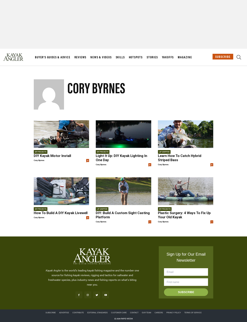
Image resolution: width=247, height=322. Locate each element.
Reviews (80, 57)
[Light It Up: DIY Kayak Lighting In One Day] (123, 134)
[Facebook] (79, 295)
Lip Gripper (164, 152)
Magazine (185, 57)
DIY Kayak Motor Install (52, 156)
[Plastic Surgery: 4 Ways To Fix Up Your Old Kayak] (185, 191)
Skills (120, 57)
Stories (152, 57)
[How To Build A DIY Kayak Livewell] (61, 191)
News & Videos (101, 57)
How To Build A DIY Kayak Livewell (61, 213)
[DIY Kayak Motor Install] (61, 134)
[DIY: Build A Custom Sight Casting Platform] (123, 191)
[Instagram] (88, 295)
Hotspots (136, 57)
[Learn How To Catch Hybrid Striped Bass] (185, 134)
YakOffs (168, 57)
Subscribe (223, 56)
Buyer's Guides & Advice (52, 57)
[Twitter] (96, 295)
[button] (239, 58)
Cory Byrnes (39, 160)
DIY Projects (40, 152)
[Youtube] (105, 295)
